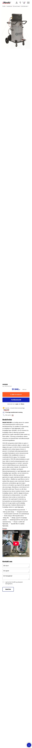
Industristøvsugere (24, 6)
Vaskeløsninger (9, 6)
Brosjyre (4, 528)
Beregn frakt (6, 409)
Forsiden (3, 6)
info (12, 415)
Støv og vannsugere (16, 6)
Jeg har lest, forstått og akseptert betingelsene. (14, 582)
